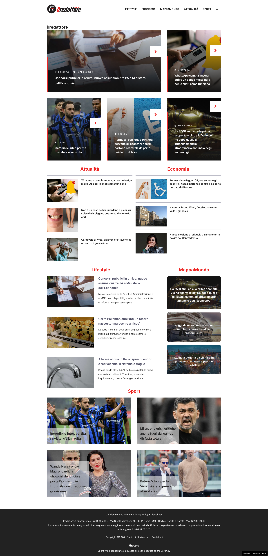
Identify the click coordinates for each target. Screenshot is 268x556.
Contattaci (157, 537)
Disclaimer (156, 514)
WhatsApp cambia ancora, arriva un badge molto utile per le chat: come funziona (192, 80)
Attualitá (191, 9)
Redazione (125, 514)
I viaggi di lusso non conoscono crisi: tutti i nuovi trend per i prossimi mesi (194, 329)
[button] (217, 9)
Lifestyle (130, 9)
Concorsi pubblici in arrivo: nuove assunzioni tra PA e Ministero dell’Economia (122, 283)
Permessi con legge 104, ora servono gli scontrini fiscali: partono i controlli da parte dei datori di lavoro (195, 184)
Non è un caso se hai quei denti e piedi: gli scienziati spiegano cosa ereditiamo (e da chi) (106, 213)
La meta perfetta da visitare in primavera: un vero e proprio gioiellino (194, 361)
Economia (148, 9)
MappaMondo (169, 9)
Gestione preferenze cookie (254, 553)
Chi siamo (111, 514)
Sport (207, 9)
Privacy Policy (140, 514)
